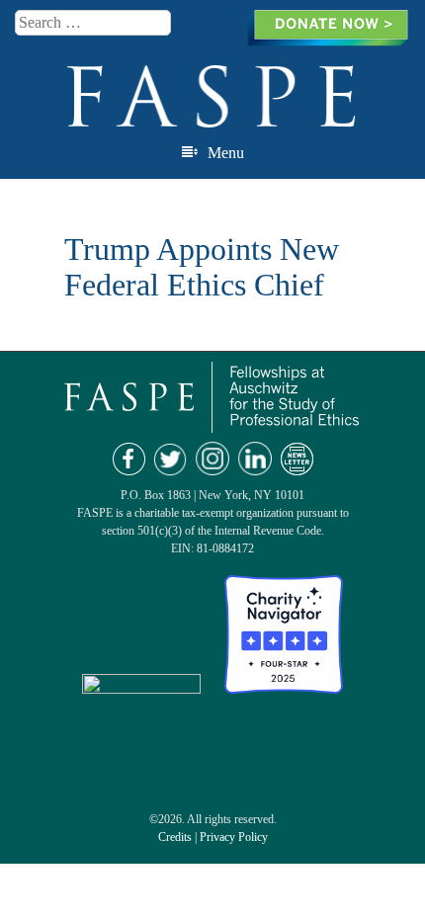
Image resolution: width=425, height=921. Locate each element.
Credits (175, 837)
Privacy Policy (234, 837)
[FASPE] (212, 118)
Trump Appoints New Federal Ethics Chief (201, 266)
